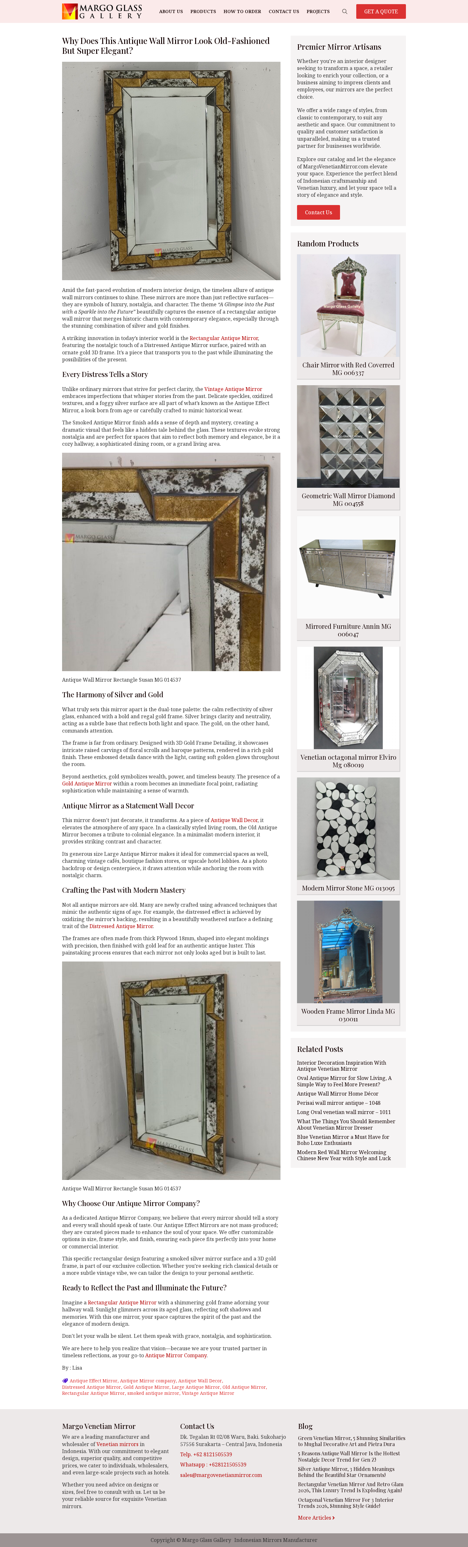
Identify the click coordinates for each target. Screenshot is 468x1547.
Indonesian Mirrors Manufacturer (275, 1539)
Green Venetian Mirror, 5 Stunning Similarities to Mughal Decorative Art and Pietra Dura (351, 1441)
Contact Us (284, 11)
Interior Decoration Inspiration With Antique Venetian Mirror (341, 1066)
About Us (171, 11)
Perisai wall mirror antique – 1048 (338, 1103)
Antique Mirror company (148, 1381)
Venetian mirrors (117, 1444)
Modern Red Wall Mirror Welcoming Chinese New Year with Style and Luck (344, 1155)
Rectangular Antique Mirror (224, 338)
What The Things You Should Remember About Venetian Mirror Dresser (346, 1124)
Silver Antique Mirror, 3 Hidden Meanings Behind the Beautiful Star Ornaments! (346, 1472)
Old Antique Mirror (244, 1387)
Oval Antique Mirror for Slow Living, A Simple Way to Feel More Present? (344, 1081)
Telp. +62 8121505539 (206, 1454)
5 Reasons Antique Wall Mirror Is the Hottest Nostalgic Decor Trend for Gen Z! (349, 1456)
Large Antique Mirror (196, 1387)
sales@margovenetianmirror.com (221, 1475)
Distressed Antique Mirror (121, 926)
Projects (318, 11)
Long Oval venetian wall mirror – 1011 (344, 1112)
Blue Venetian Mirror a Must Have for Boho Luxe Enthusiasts (343, 1140)
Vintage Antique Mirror (233, 389)
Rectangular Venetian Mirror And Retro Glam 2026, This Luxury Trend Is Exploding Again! (350, 1487)
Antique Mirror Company (176, 1355)
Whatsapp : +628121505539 (213, 1464)
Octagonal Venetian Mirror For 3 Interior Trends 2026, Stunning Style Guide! (346, 1503)
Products (203, 11)
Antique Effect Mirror (93, 1381)
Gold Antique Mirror (87, 783)
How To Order (242, 11)
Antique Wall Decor (234, 820)
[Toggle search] (345, 11)
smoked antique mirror (153, 1393)
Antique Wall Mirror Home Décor (338, 1094)
